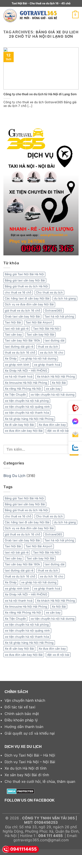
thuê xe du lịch (48, 346)
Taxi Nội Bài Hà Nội (46, 328)
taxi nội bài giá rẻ (16, 328)
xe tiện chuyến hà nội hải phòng (27, 400)
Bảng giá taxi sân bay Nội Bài (25, 280)
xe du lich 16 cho (51, 352)
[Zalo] (75, 447)
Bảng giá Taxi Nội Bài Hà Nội (24, 274)
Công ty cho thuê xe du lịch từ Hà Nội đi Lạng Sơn (40, 94)
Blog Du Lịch (14, 475)
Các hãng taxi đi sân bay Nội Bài (27, 298)
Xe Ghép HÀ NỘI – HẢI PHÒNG (26, 370)
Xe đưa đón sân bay (52, 424)
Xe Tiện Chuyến (15, 394)
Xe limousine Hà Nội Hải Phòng (26, 382)
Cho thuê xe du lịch (49, 292)
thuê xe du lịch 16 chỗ (20, 352)
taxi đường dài (54, 340)
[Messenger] (75, 421)
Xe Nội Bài (59, 382)
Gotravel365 (53, 310)
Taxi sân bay (13, 334)
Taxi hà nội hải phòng (59, 316)
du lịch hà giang (65, 298)
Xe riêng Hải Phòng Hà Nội (23, 388)
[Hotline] (75, 408)
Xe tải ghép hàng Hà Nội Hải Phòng (29, 419)
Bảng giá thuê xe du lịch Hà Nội (26, 286)
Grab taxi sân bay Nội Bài (22, 316)
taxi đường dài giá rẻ (19, 346)
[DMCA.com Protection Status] (20, 791)
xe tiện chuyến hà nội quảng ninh (27, 406)
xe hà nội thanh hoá (18, 376)
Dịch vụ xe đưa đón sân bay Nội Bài (29, 304)
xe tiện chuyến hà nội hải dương (52, 394)
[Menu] (69, 15)
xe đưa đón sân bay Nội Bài (24, 430)
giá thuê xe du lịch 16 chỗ (22, 310)
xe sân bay (53, 388)
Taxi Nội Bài (13, 322)
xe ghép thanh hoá (47, 364)
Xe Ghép (11, 358)
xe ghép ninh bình (17, 364)
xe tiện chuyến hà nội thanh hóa (27, 412)
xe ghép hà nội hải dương (38, 358)
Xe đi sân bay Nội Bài (19, 424)
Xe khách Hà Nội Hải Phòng (56, 376)
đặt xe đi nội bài (58, 430)
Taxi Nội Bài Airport (39, 322)
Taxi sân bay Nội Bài (40, 334)
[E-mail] (75, 434)
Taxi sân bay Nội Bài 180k (22, 340)
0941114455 (23, 849)
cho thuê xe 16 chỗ (18, 292)
